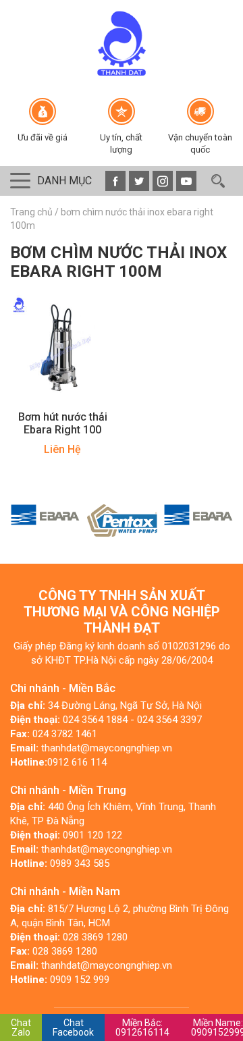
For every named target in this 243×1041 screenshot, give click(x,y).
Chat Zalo (21, 1027)
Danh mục (64, 180)
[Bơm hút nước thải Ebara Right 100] (62, 346)
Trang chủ (31, 212)
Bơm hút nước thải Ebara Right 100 (62, 423)
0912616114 (142, 1027)
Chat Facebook (73, 1027)
